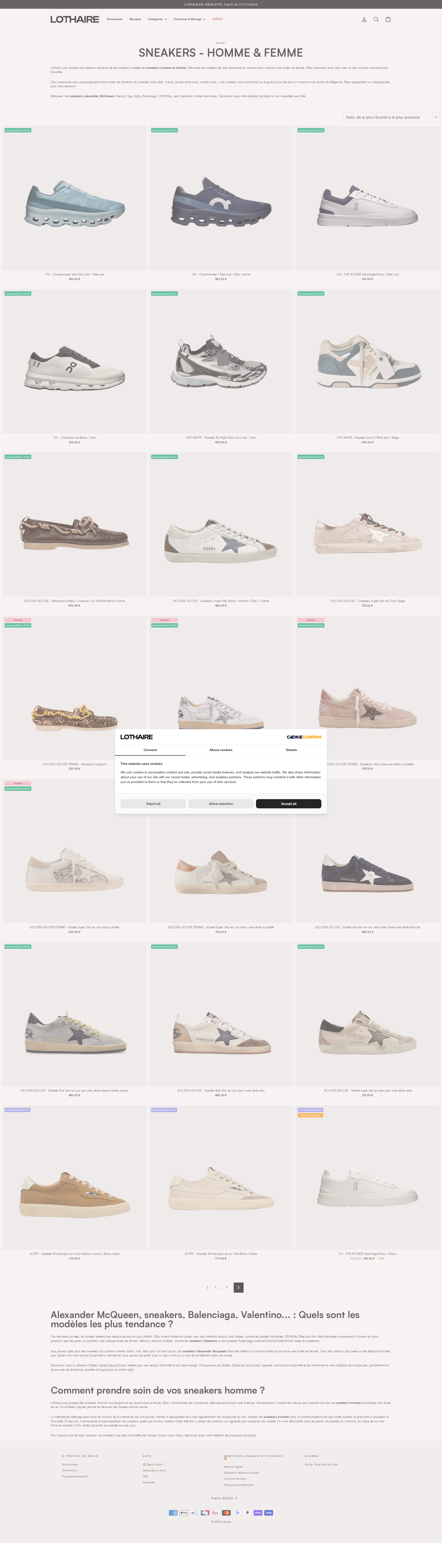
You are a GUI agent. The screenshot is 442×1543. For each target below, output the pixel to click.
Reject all (153, 804)
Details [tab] (291, 750)
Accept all (289, 804)
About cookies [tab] (221, 750)
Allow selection (221, 804)
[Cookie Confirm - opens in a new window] (304, 737)
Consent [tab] (150, 750)
